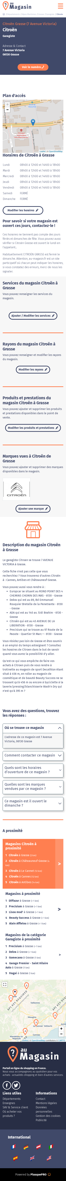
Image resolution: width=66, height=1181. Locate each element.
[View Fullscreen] (4, 984)
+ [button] (7, 104)
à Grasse (19, 855)
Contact (40, 1099)
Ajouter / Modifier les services (31, 315)
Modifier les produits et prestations (31, 428)
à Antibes (20, 882)
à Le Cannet (22, 871)
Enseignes (9, 1103)
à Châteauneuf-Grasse (28, 861)
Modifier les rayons (31, 369)
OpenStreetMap (55, 151)
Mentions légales (46, 1103)
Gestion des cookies (48, 1116)
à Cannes (20, 876)
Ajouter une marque (31, 508)
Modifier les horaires (21, 210)
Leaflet (42, 151)
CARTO (61, 1040)
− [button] (7, 110)
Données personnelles (44, 1109)
